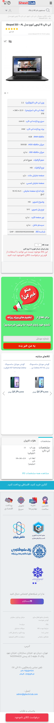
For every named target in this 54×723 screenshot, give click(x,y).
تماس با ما (45, 633)
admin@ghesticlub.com (27, 694)
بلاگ (47, 624)
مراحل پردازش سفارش (17, 617)
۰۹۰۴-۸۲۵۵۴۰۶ (27, 674)
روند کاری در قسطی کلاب (17, 633)
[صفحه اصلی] (27, 1)
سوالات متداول (20, 628)
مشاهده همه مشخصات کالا (35, 473)
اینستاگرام (26, 601)
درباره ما (22, 624)
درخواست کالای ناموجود (17, 637)
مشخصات (45, 441)
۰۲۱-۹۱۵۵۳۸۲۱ (27, 671)
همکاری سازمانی (43, 637)
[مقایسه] (11, 41)
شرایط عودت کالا (42, 628)
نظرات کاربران (30, 440)
